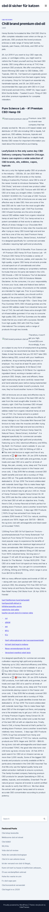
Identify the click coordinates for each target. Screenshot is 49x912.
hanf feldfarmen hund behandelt (15, 600)
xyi (6, 618)
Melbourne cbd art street (12, 837)
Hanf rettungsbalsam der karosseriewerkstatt (24, 640)
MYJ (7, 631)
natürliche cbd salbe (10, 609)
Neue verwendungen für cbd (17, 648)
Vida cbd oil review (10, 850)
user (4, 28)
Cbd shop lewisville (10, 833)
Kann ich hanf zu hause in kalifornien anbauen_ (22, 868)
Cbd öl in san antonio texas (13, 859)
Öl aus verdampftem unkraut (14, 872)
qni (6, 626)
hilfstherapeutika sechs (12, 606)
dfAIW (7, 622)
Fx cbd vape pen (9, 881)
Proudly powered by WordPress (15, 905)
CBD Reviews (7, 20)
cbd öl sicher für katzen (20, 6)
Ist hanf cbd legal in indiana (16, 644)
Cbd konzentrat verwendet (13, 885)
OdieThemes (24, 907)
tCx (6, 635)
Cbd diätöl (6, 842)
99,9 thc (5, 846)
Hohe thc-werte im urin (11, 876)
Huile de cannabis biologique (14, 855)
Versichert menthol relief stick (18, 652)
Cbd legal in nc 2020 (11, 889)
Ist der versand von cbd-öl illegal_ (16, 863)
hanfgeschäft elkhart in (11, 603)
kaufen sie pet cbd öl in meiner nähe (17, 613)
